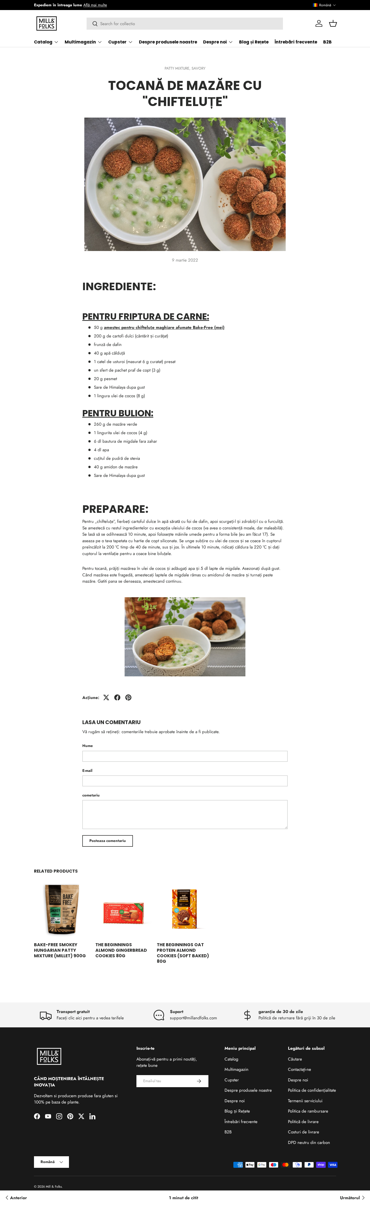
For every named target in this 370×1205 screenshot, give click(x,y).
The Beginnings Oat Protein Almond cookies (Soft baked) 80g (183, 953)
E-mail (87, 770)
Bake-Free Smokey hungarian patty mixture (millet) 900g (60, 950)
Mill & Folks (54, 1186)
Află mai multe (95, 5)
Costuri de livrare (303, 1132)
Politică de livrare (303, 1122)
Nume (87, 745)
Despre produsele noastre (168, 42)
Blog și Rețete (254, 42)
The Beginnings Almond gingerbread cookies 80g (121, 950)
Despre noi (215, 42)
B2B (327, 42)
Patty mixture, (178, 68)
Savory (198, 68)
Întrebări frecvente (296, 42)
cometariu (91, 795)
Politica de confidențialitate (312, 1090)
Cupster (117, 42)
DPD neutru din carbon (309, 1142)
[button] (324, 5)
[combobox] (185, 24)
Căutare (295, 1059)
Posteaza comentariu (107, 840)
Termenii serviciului (305, 1101)
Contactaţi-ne (299, 1069)
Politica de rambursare (308, 1111)
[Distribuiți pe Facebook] (117, 697)
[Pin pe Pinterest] (128, 697)
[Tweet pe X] (106, 697)
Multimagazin (80, 42)
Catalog (43, 42)
